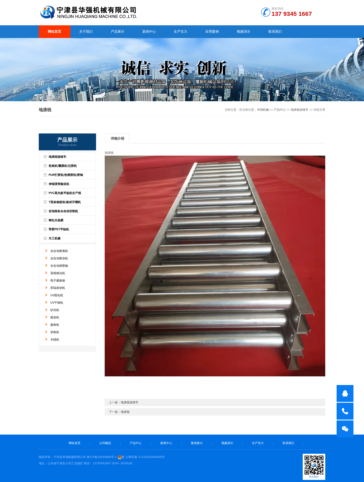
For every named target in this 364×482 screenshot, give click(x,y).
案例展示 (197, 443)
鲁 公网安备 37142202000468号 (143, 457)
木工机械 (54, 238)
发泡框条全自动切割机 (63, 211)
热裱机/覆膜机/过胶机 (63, 165)
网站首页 (54, 31)
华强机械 (263, 109)
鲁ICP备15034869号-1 (102, 457)
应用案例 (212, 31)
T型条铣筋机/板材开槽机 (65, 202)
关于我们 (86, 31)
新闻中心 (149, 31)
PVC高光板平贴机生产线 (65, 193)
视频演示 (243, 31)
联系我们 (275, 31)
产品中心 (280, 109)
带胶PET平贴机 (59, 229)
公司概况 (105, 443)
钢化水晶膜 (56, 220)
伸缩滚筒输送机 (59, 184)
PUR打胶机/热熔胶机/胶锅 (66, 174)
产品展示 (117, 31)
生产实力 (180, 31)
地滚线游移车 (299, 109)
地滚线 (125, 411)
